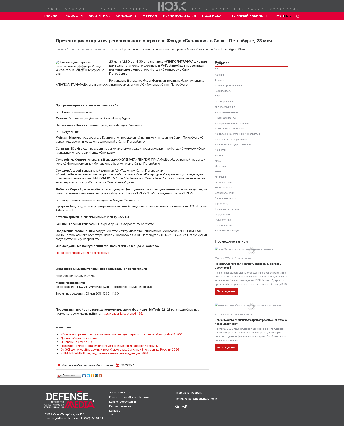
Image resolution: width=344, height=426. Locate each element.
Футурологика (223, 219)
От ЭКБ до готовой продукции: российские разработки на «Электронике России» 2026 (120, 350)
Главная (52, 16)
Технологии (221, 203)
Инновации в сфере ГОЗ (77, 342)
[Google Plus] (101, 374)
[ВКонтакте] (84, 374)
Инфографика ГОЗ (226, 117)
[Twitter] (88, 374)
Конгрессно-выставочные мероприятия (94, 49)
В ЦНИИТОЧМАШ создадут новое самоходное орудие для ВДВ (104, 353)
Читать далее (226, 291)
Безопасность (223, 91)
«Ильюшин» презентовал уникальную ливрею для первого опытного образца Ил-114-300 (121, 334)
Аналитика (99, 16)
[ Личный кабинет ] (249, 16)
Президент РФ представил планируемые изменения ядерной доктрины (109, 346)
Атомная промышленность (230, 85)
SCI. (217, 69)
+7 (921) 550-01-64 (92, 418)
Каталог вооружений (122, 401)
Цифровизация (223, 225)
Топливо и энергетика (227, 209)
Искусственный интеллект (229, 128)
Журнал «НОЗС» (119, 392)
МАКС (218, 160)
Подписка (211, 16)
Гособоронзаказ (224, 101)
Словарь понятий (224, 193)
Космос (219, 155)
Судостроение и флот (227, 198)
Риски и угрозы (223, 182)
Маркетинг (221, 166)
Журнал (150, 16)
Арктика (219, 80)
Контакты (115, 410)
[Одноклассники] (92, 374)
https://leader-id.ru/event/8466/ (122, 314)
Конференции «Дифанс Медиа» (233, 144)
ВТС (217, 96)
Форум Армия (222, 214)
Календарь (126, 16)
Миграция (220, 176)
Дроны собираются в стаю (79, 338)
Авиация (219, 74)
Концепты (220, 150)
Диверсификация (225, 107)
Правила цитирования (189, 392)
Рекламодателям (179, 16)
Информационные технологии (232, 123)
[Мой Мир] (97, 374)
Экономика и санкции (227, 230)
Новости (74, 16)
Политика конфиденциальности (196, 398)
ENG (287, 16)
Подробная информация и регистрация (82, 253)
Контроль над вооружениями (231, 139)
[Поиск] (298, 16)
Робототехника (223, 187)
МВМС (218, 171)
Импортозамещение (226, 112)
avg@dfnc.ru (59, 418)
